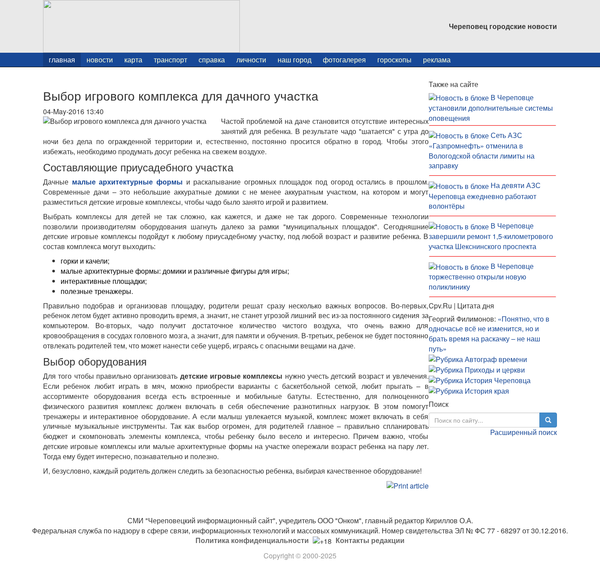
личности (251, 59)
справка (212, 59)
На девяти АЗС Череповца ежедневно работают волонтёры (485, 195)
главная (62, 59)
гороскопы (394, 59)
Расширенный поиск (523, 432)
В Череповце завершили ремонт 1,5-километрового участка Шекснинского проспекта (491, 236)
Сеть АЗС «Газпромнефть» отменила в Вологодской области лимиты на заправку (482, 150)
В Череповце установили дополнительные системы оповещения (491, 107)
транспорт (170, 59)
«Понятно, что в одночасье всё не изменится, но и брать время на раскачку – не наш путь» (489, 334)
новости (100, 59)
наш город (294, 59)
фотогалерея (344, 59)
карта (133, 59)
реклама (437, 59)
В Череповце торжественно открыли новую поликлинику (481, 276)
